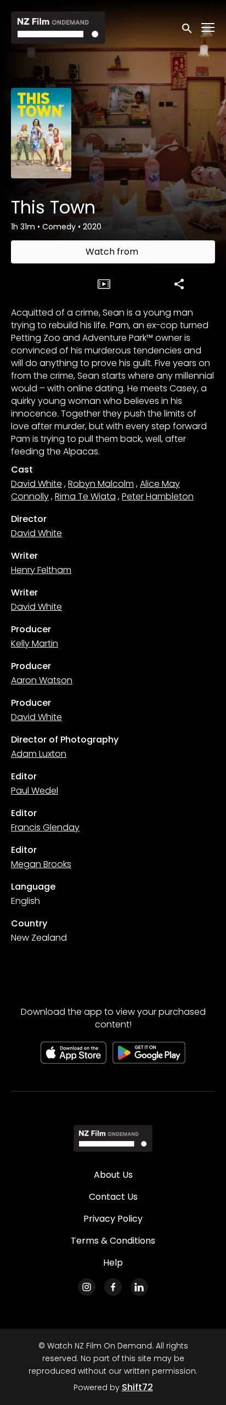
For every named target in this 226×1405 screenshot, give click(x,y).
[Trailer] (104, 283)
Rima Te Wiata (85, 496)
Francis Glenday (45, 827)
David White (36, 483)
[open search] (187, 27)
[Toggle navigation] (208, 28)
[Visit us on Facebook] (113, 1287)
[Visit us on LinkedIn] (139, 1287)
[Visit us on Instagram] (86, 1287)
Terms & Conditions (113, 1240)
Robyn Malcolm (101, 483)
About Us (113, 1174)
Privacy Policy (113, 1218)
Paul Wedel (34, 790)
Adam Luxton (38, 754)
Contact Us (113, 1196)
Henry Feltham (41, 570)
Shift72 (137, 1387)
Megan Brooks (41, 864)
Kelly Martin (34, 643)
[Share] (179, 283)
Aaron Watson (41, 680)
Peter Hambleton (158, 496)
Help (113, 1262)
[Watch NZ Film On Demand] (113, 1138)
